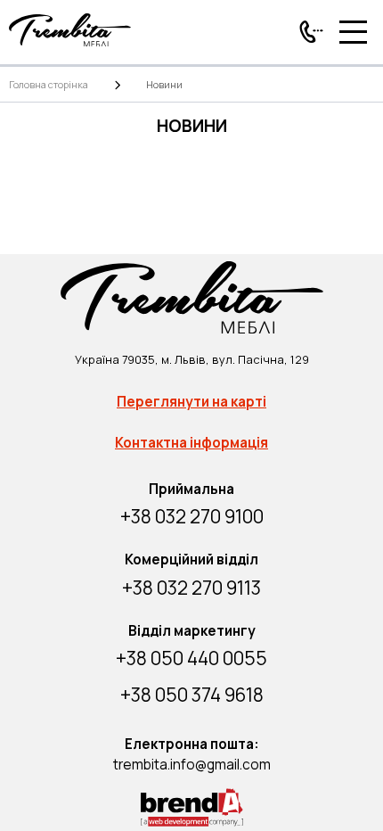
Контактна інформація (191, 442)
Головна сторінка (48, 84)
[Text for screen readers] (70, 42)
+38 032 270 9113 (191, 587)
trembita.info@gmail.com (192, 764)
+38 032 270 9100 (192, 516)
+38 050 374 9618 (192, 694)
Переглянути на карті (191, 401)
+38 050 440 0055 (191, 658)
